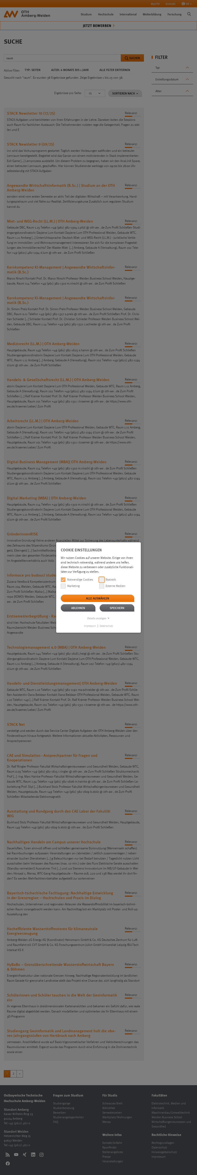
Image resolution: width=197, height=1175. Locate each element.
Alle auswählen (97, 598)
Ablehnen (78, 608)
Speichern (117, 608)
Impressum (90, 626)
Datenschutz (106, 626)
